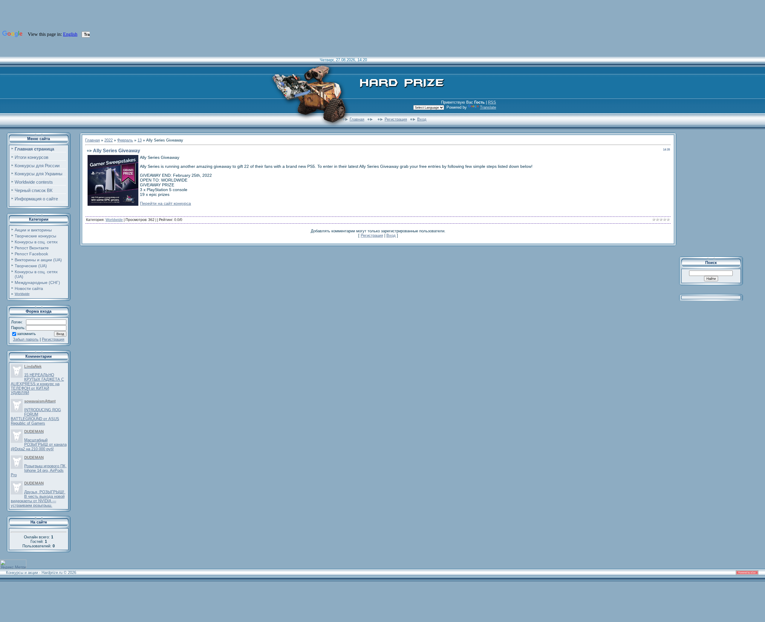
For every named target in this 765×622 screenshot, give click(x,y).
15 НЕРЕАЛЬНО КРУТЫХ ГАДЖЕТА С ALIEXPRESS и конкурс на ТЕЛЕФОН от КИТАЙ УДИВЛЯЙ (37, 384)
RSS (492, 102)
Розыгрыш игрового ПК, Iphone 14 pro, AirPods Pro (39, 470)
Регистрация (396, 119)
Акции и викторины (33, 230)
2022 (108, 140)
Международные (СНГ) (37, 282)
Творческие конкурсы (35, 236)
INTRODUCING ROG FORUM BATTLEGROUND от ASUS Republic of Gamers (36, 417)
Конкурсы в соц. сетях (36, 241)
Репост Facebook (31, 253)
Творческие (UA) (31, 265)
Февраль (125, 140)
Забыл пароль (26, 339)
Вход (421, 119)
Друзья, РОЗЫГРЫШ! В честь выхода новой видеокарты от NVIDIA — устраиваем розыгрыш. (38, 499)
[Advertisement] (715, 192)
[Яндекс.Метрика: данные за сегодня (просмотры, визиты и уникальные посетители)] (13, 564)
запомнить (26, 333)
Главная (357, 119)
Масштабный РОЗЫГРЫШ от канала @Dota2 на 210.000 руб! (39, 444)
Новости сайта (29, 288)
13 (139, 140)
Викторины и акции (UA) (38, 259)
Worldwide (22, 294)
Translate (488, 107)
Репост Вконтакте (32, 247)
